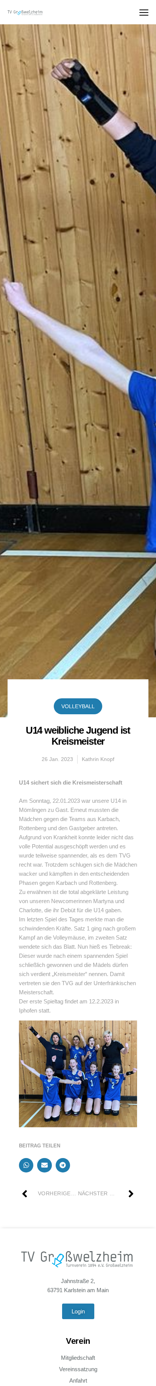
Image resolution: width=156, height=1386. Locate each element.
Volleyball (78, 706)
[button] (26, 1165)
